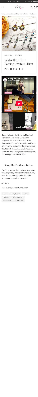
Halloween (6, 197)
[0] (34, 7)
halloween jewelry (18, 197)
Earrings (25, 194)
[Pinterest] (16, 69)
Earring (5, 194)
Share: (7, 68)
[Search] (31, 7)
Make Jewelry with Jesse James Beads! (17, 14)
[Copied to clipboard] (22, 69)
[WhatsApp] (19, 69)
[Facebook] (11, 69)
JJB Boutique (19, 200)
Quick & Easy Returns (13, 1)
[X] (14, 69)
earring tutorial (15, 194)
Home (3, 14)
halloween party (7, 200)
